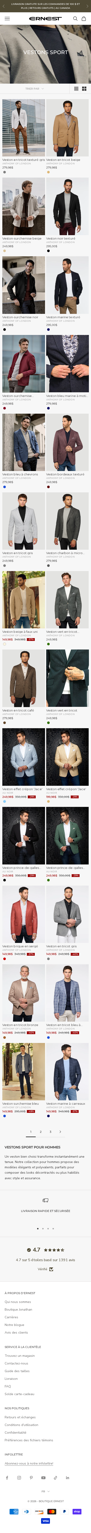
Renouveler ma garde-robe (25, 792)
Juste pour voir (66, 801)
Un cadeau (25, 801)
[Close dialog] (85, 725)
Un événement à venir (66, 792)
